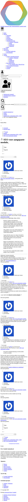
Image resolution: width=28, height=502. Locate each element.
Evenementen (9, 39)
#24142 (10, 417)
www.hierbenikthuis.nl (11, 260)
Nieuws (5, 34)
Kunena (17, 443)
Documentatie (9, 52)
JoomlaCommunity (7, 469)
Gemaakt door (12, 443)
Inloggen (3, 91)
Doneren (5, 496)
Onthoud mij (5, 78)
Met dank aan (6, 498)
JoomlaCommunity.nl (8, 112)
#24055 (10, 346)
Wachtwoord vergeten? (8, 94)
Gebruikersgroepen (10, 40)
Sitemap (5, 500)
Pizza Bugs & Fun (10, 63)
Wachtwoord (4, 76)
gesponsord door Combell (10, 492)
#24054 (10, 317)
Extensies (8, 38)
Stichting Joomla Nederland (9, 494)
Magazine (5, 48)
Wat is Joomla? (6, 466)
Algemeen (8, 35)
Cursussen (8, 67)
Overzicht (5, 128)
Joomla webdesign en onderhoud (15, 367)
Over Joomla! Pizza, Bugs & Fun (16, 64)
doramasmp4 (3, 420)
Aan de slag (6, 50)
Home (4, 33)
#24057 (10, 388)
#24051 (10, 177)
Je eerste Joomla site (10, 51)
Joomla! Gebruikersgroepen (12, 56)
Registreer (5, 97)
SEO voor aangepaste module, (8, 178)
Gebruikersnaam (4, 75)
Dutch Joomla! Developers (12, 65)
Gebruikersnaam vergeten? (9, 95)
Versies (8, 36)
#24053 (10, 281)
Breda (10, 43)
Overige (8, 68)
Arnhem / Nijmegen (13, 42)
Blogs (7, 47)
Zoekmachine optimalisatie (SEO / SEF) (12, 116)
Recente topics (6, 129)
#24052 (10, 214)
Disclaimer (5, 497)
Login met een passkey (6, 90)
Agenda (5, 55)
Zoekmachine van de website (7, 104)
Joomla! (5, 114)
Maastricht (11, 46)
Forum (4, 54)
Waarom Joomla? (7, 468)
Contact (5, 470)
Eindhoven (11, 44)
